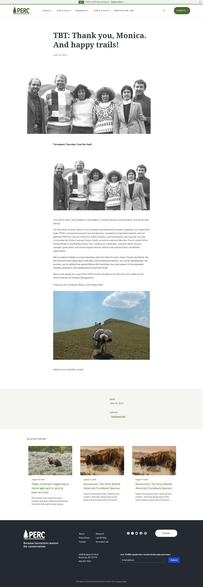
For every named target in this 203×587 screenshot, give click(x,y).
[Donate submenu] (188, 10)
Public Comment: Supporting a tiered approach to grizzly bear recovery (50, 488)
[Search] (164, 10)
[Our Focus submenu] (71, 10)
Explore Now (116, 2)
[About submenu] (52, 10)
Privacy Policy (121, 582)
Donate (166, 533)
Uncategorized (118, 416)
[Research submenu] (89, 10)
